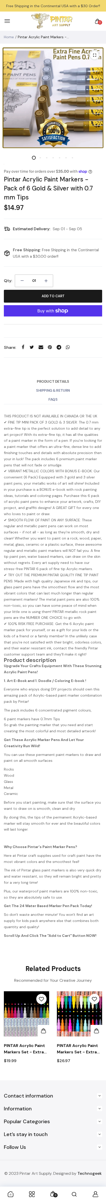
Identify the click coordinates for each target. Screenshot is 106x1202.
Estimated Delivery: (31, 229)
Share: (10, 347)
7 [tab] (72, 157)
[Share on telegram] (59, 347)
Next (96, 1033)
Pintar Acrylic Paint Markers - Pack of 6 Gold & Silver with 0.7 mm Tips (48, 188)
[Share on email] (41, 347)
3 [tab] (46, 157)
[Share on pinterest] (50, 347)
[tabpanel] (53, 97)
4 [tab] (53, 157)
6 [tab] (66, 157)
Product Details (53, 381)
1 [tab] (33, 157)
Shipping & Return (53, 390)
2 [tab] (40, 157)
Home (9, 37)
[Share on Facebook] (23, 347)
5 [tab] (59, 157)
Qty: (8, 280)
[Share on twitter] (32, 347)
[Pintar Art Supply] (52, 21)
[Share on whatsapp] (68, 347)
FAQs (52, 399)
